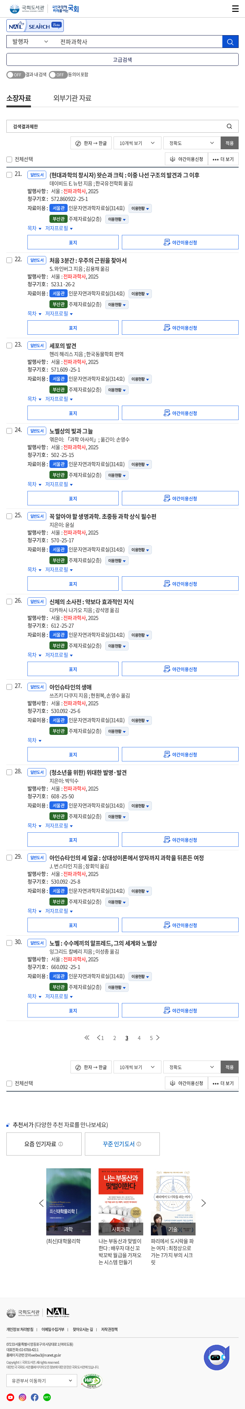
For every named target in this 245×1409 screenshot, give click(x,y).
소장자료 (18, 97)
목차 (34, 228)
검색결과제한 (25, 126)
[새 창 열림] (92, 1381)
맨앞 (86, 1037)
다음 (158, 1037)
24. (18, 429)
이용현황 (138, 208)
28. (18, 771)
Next (203, 1203)
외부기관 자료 (72, 97)
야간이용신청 (190, 159)
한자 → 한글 (95, 143)
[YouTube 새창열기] (10, 1395)
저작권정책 (109, 1329)
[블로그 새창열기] (47, 1395)
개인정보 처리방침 (19, 1329)
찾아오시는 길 (83, 1329)
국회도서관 (27, 8)
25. (18, 515)
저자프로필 (57, 228)
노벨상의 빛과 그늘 (89, 435)
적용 (230, 143)
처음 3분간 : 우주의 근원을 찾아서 (88, 264)
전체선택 (24, 159)
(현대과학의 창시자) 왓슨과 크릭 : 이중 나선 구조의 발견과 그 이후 (124, 179)
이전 (98, 1037)
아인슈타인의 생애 (89, 691)
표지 (73, 242)
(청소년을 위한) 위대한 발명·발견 (88, 776)
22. (18, 259)
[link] (180, 242)
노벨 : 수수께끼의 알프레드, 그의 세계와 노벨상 (103, 947)
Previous (41, 1203)
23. (18, 344)
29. (18, 856)
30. (18, 942)
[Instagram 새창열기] (23, 1395)
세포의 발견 (86, 349)
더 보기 (227, 159)
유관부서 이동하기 (29, 1380)
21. (18, 173)
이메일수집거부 (52, 1329)
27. (18, 686)
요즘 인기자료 (40, 1144)
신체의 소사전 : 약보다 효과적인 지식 (91, 605)
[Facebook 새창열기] (35, 1395)
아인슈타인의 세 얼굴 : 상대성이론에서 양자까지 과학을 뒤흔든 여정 (126, 861)
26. (18, 600)
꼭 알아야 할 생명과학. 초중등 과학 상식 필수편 (102, 520)
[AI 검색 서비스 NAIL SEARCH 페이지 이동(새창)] (35, 25)
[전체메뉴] (235, 8)
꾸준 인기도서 (119, 1144)
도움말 (60, 1144)
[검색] (230, 41)
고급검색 (122, 59)
